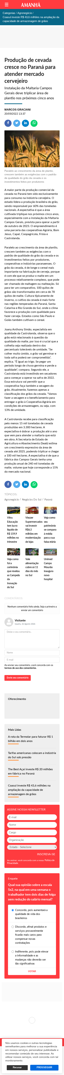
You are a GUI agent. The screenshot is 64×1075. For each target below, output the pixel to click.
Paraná (48, 500)
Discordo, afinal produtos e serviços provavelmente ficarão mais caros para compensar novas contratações (31, 934)
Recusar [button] (17, 1067)
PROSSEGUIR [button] (44, 1067)
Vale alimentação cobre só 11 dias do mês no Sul (32, 567)
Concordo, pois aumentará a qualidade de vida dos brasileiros (31, 914)
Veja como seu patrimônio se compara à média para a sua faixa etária (50, 530)
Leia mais (32, 1020)
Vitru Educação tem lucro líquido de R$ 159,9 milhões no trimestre (13, 530)
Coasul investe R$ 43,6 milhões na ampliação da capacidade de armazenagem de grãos (29, 790)
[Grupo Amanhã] (31, 4)
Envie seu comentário (17, 678)
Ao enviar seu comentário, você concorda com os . (28, 666)
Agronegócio (11, 500)
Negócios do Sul (31, 500)
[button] (6, 4)
